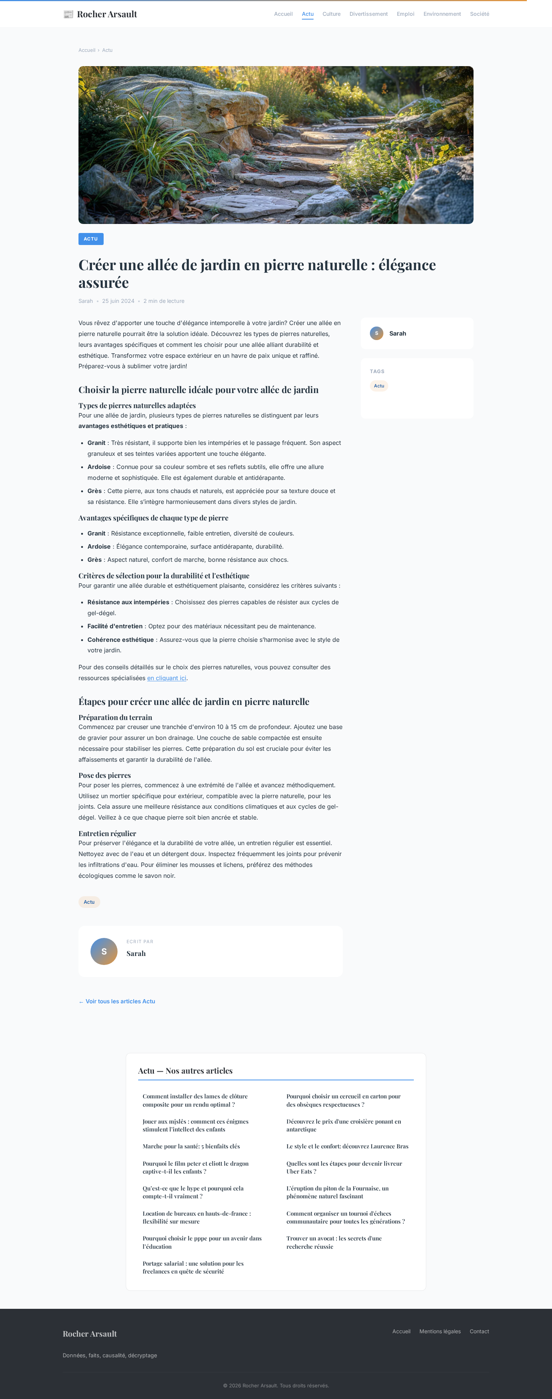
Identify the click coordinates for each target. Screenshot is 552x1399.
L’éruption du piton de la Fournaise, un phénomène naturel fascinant (338, 1192)
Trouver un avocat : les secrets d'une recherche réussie (334, 1242)
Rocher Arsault (100, 14)
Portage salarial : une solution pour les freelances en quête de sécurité (193, 1267)
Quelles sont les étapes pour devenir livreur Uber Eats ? (344, 1167)
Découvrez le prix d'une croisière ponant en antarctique (344, 1125)
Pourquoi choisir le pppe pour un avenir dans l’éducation (202, 1242)
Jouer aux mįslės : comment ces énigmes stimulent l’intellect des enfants (196, 1125)
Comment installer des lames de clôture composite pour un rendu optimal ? (195, 1100)
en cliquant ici (166, 678)
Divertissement (369, 14)
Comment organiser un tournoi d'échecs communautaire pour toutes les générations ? (346, 1217)
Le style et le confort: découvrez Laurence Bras (348, 1146)
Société (479, 14)
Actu (308, 14)
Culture (332, 14)
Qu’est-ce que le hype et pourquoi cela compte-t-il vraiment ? (193, 1192)
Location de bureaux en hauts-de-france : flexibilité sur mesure (197, 1217)
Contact (479, 1331)
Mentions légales (440, 1331)
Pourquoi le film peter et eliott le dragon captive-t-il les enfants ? (196, 1167)
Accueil (283, 14)
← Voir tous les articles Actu (116, 1001)
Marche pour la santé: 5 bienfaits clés (191, 1146)
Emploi (406, 14)
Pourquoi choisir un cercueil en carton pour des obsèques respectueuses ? (344, 1100)
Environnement (442, 14)
